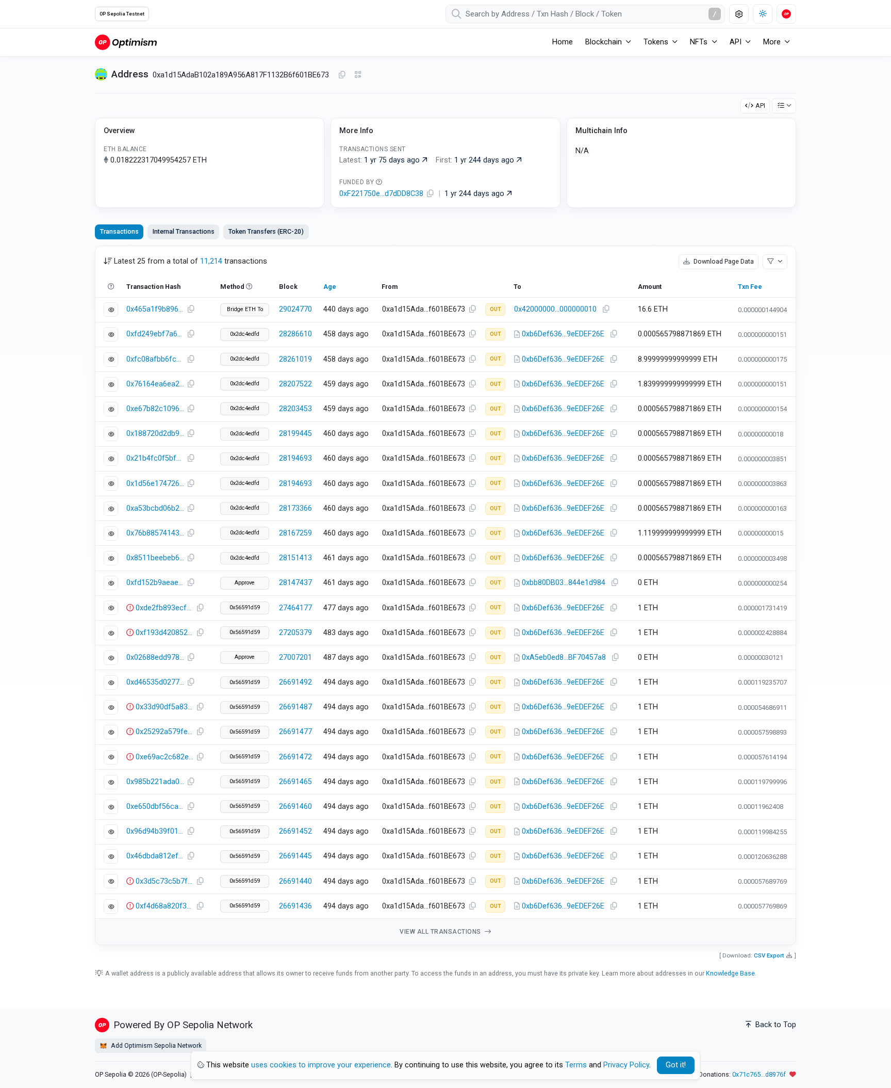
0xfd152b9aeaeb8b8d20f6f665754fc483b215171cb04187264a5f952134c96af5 (155, 582)
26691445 (295, 856)
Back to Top (774, 1024)
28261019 (295, 359)
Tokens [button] (656, 42)
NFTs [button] (698, 42)
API (760, 105)
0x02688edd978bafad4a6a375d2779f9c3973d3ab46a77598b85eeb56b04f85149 (155, 657)
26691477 (295, 731)
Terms (576, 1065)
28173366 (295, 508)
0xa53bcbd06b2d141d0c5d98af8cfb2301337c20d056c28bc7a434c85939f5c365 (155, 508)
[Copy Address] (341, 75)
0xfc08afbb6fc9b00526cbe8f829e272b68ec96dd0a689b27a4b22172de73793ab (155, 359)
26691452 (295, 831)
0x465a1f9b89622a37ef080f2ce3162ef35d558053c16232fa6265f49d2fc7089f (155, 309)
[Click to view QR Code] (358, 75)
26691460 (295, 806)
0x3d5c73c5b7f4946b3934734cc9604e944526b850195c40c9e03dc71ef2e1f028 (164, 881)
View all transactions (441, 931)
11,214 (211, 261)
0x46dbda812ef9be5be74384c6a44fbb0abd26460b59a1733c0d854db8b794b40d (155, 856)
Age (329, 286)
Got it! (676, 1065)
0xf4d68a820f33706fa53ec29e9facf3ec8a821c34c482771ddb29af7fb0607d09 (164, 906)
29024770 (295, 309)
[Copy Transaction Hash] (190, 309)
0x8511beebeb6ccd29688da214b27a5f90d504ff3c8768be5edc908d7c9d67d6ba (155, 558)
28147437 (295, 582)
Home (562, 42)
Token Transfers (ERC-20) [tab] (266, 231)
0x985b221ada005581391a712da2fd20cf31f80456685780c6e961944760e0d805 (155, 781)
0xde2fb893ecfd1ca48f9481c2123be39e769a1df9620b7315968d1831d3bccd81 (164, 608)
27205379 (295, 632)
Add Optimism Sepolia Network (155, 1045)
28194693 (295, 458)
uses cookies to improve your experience (321, 1065)
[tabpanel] (445, 596)
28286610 (295, 334)
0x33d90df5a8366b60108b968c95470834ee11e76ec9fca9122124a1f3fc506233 (164, 707)
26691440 (295, 881)
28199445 (295, 433)
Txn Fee (750, 286)
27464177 (295, 608)
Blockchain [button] (603, 42)
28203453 (295, 408)
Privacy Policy (626, 1065)
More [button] (772, 42)
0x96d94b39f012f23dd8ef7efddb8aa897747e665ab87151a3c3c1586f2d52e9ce (155, 831)
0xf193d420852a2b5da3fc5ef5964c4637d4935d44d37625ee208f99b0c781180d (164, 632)
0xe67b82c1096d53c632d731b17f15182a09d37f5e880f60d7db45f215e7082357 (155, 408)
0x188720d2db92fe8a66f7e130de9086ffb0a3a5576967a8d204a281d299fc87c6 (155, 433)
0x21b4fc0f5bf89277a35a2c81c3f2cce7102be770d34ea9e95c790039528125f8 (155, 458)
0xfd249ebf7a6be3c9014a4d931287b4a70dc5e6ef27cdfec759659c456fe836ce (155, 334)
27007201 (295, 657)
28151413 (295, 558)
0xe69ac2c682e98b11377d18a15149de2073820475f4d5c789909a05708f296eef (164, 757)
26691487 (295, 707)
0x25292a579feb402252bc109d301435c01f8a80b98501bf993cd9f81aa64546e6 (164, 731)
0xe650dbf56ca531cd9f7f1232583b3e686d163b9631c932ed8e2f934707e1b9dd (155, 806)
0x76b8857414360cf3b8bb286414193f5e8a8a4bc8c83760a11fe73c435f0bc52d (155, 533)
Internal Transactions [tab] (183, 231)
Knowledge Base (730, 973)
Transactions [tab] (119, 231)
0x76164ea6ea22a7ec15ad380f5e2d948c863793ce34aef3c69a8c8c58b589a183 (155, 384)
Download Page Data (723, 261)
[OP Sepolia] (126, 42)
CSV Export (769, 955)
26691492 (295, 682)
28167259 (295, 533)
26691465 (295, 781)
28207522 (295, 384)
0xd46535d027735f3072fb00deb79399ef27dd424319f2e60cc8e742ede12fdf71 (155, 682)
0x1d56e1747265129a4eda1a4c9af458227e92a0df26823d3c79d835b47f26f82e (155, 483)
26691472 (295, 757)
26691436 (295, 906)
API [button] (735, 42)
